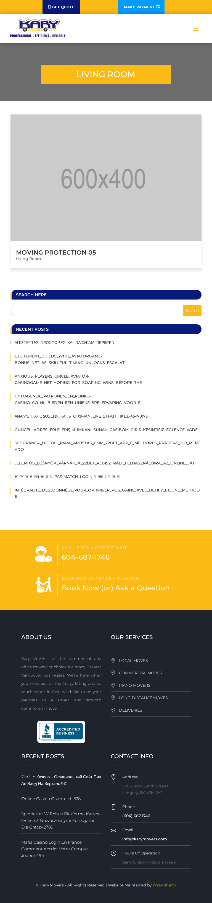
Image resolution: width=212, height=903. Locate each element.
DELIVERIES (130, 710)
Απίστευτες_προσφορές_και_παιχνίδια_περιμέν (64, 342)
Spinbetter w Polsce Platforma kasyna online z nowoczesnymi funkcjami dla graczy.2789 (61, 820)
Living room (28, 258)
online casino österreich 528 (51, 798)
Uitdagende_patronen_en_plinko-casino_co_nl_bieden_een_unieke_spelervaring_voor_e (78, 399)
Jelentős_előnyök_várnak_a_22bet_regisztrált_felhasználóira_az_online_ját (105, 463)
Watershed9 (164, 885)
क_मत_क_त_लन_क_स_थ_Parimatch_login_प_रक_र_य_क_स (67, 476)
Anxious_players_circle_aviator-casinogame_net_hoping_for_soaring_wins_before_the (78, 379)
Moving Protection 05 (56, 252)
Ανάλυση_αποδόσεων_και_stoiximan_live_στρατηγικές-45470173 (81, 416)
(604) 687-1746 (136, 815)
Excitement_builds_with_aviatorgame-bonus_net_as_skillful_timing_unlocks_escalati (70, 359)
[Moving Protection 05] (105, 178)
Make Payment (139, 7)
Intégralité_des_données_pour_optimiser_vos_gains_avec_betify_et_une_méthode (107, 493)
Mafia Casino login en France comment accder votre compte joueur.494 (54, 849)
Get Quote (63, 7)
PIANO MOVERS (134, 685)
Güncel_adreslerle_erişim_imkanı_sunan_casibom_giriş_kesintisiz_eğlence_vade (106, 429)
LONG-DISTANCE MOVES (143, 697)
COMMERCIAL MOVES (140, 672)
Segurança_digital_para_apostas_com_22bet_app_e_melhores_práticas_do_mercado (107, 446)
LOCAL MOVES (133, 660)
